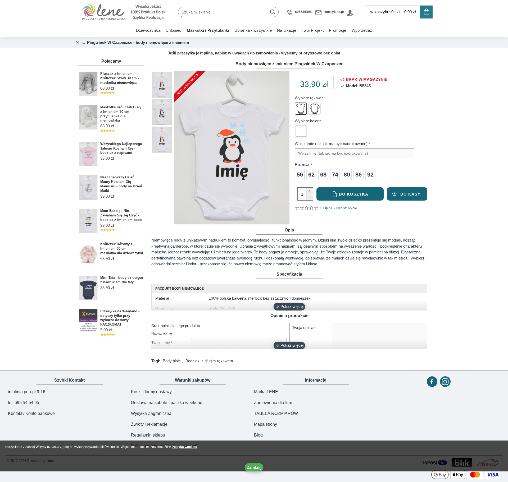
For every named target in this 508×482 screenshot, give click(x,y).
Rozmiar (302, 164)
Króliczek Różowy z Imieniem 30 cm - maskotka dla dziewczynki (121, 248)
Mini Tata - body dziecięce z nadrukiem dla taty (121, 280)
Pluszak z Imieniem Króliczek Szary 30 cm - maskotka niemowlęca (119, 78)
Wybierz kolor (307, 121)
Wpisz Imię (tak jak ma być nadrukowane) (331, 143)
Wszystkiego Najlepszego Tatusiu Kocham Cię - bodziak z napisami (121, 148)
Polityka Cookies (184, 447)
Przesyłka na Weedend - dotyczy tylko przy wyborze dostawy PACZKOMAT (119, 318)
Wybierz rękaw (308, 98)
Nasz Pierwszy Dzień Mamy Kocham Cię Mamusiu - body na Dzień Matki (121, 184)
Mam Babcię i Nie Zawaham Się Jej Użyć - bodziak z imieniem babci (121, 215)
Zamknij (254, 467)
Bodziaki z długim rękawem (209, 361)
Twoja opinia (302, 327)
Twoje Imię (160, 342)
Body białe (172, 361)
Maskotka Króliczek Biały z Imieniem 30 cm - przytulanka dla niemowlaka (120, 114)
